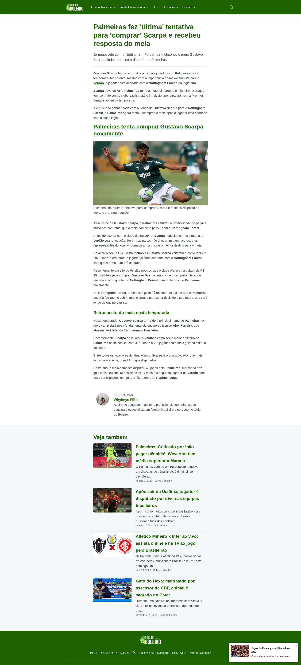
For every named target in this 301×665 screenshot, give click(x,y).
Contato (187, 7)
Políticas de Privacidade (154, 652)
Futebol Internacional (132, 7)
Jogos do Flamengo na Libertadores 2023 (271, 650)
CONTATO (179, 652)
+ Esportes (168, 7)
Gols (156, 7)
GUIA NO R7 (109, 652)
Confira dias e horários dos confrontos (270, 656)
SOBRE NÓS (128, 652)
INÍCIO (94, 652)
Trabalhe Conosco (199, 652)
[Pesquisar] (231, 7)
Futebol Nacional (101, 7)
